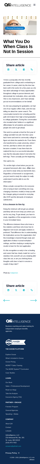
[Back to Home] (17, 4)
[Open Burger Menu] (34, 5)
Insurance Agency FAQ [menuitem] (14, 397)
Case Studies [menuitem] (10, 373)
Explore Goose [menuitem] (11, 354)
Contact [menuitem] (8, 427)
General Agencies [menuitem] (12, 410)
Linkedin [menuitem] (8, 431)
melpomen (14, 273)
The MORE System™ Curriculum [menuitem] (17, 369)
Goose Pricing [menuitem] (10, 362)
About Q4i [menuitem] (9, 423)
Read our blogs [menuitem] (11, 390)
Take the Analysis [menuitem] (12, 393)
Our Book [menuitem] (9, 382)
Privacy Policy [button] (11, 453)
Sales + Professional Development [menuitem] (18, 386)
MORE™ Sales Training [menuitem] (14, 365)
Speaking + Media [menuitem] (12, 414)
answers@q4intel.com (13, 446)
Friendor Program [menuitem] (12, 407)
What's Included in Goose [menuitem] (15, 358)
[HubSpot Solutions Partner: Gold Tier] (16, 342)
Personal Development (15, 28)
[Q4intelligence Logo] (18, 321)
